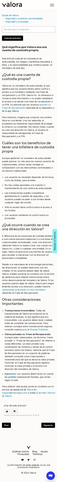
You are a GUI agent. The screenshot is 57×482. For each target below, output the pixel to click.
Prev (6, 425)
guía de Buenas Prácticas (35, 329)
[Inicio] (12, 4)
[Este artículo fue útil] (7, 411)
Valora (30, 389)
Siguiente (48, 425)
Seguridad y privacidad (16, 21)
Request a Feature (54, 241)
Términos (37, 454)
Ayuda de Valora (10, 15)
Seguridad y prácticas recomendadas (24, 18)
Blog (34, 451)
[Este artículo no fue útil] (14, 411)
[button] (52, 5)
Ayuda (44, 451)
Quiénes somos (20, 451)
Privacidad (23, 454)
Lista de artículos (12, 38)
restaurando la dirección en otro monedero (24, 289)
